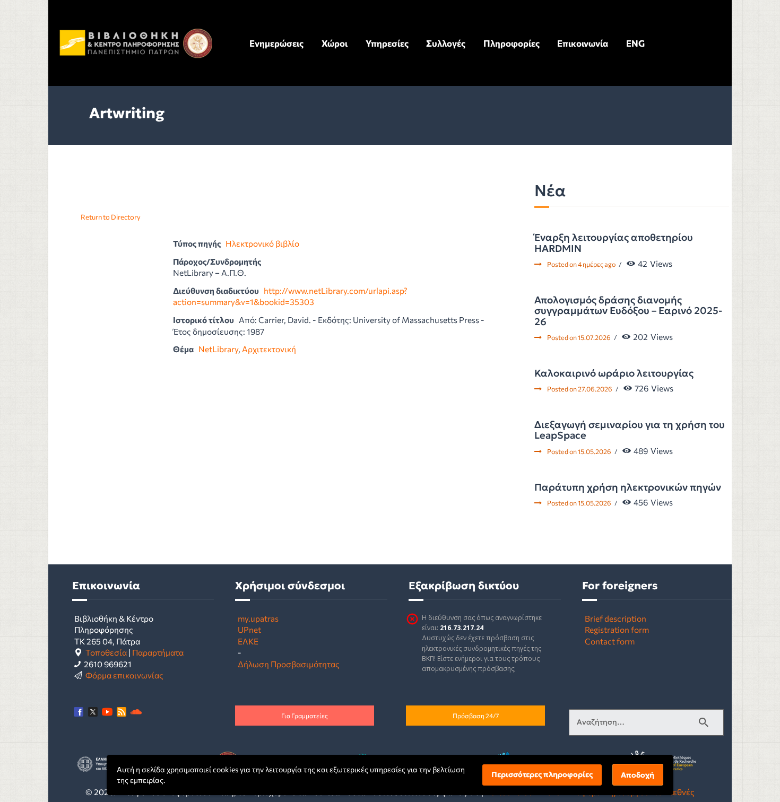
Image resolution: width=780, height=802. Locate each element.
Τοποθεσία (106, 652)
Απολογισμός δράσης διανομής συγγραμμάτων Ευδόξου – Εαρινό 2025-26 (628, 311)
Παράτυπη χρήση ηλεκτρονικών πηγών (627, 487)
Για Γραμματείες (304, 715)
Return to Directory (111, 217)
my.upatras (258, 618)
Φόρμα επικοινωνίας (124, 675)
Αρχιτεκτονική (269, 349)
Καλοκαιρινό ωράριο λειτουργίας (614, 373)
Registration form (617, 629)
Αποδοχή (637, 775)
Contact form (610, 641)
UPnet (249, 629)
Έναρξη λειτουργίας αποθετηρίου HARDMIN (613, 243)
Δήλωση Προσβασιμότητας (289, 664)
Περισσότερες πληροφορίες (542, 774)
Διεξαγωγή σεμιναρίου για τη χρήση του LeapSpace (629, 430)
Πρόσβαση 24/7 (476, 715)
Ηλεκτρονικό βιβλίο (262, 243)
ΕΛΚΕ (248, 641)
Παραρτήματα (158, 652)
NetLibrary (218, 349)
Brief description (615, 618)
